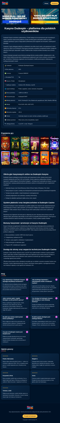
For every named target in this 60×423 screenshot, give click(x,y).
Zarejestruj (54, 3)
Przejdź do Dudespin (30, 416)
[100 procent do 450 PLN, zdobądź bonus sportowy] (45, 16)
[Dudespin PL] (5, 3)
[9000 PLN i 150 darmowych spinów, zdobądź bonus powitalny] (15, 16)
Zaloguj (46, 3)
